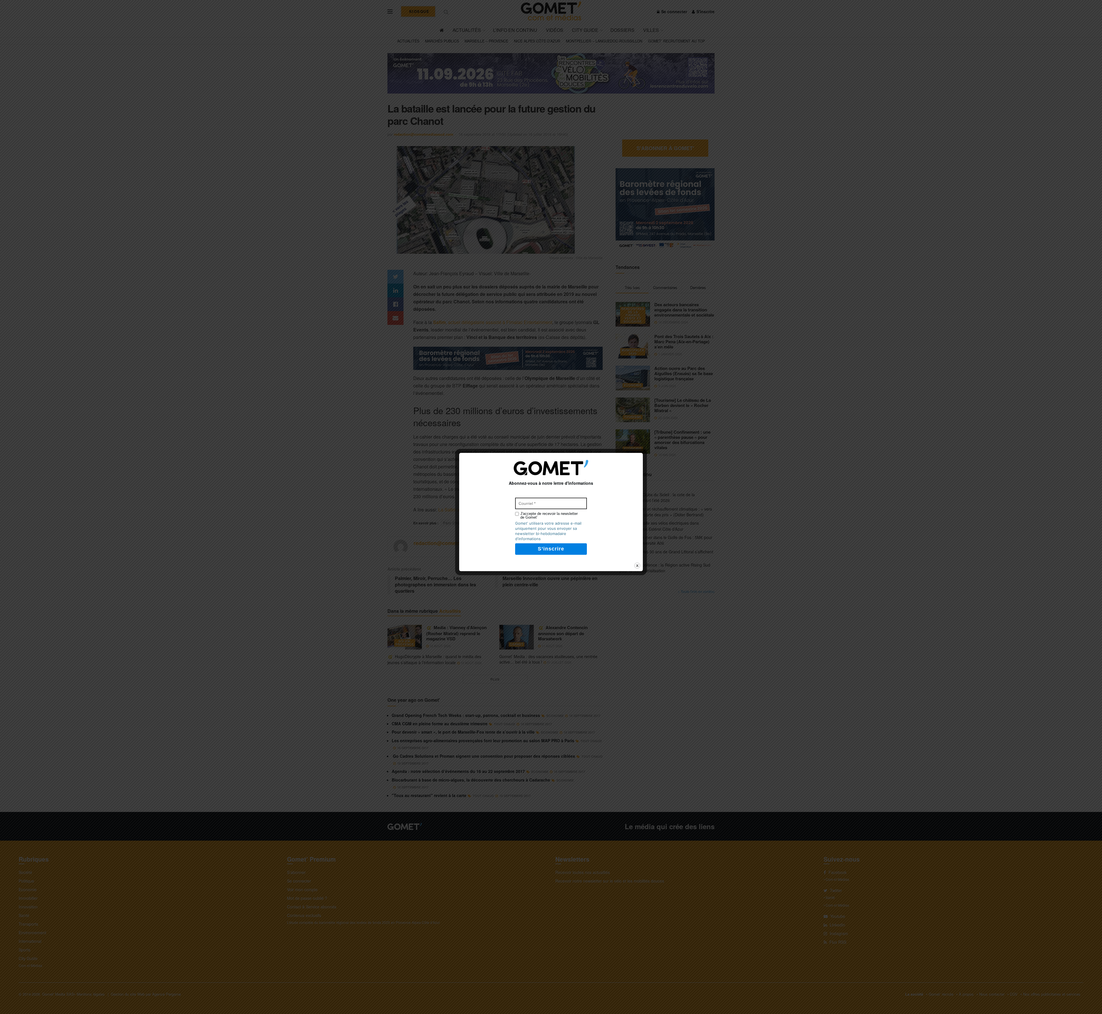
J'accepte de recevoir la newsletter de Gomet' (549, 515)
